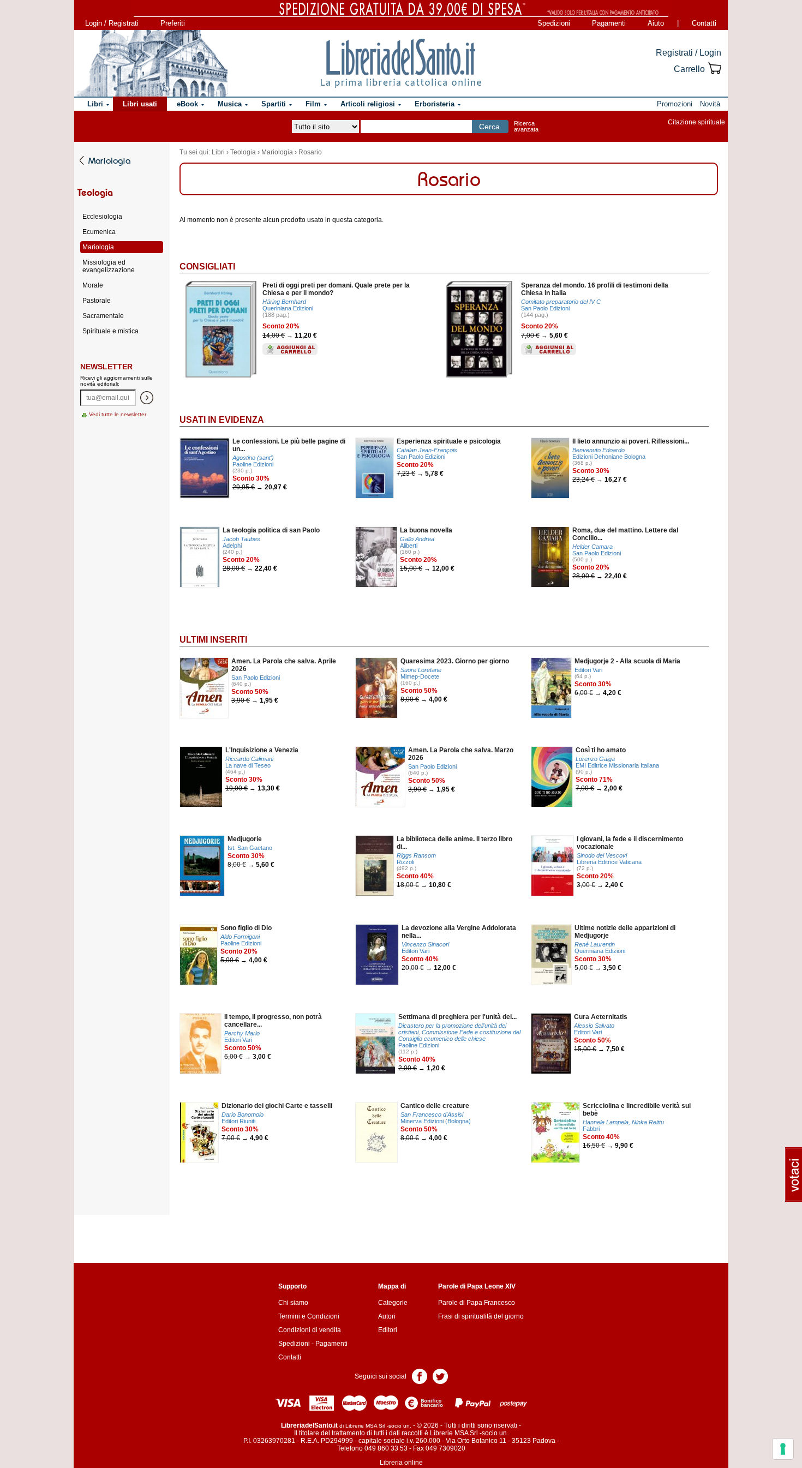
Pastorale (96, 300)
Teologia (243, 152)
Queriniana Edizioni (287, 308)
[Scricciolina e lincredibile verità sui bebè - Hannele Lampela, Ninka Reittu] (555, 1132)
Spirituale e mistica (110, 331)
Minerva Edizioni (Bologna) (435, 1121)
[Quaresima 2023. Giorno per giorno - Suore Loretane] (376, 687)
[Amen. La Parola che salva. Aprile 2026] (204, 687)
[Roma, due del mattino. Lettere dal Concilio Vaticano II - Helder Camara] (550, 557)
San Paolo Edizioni (545, 308)
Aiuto (656, 23)
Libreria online (401, 1462)
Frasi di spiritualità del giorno (481, 1316)
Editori (387, 1330)
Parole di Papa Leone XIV (477, 1286)
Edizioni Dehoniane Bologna (608, 456)
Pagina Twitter (440, 1375)
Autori (387, 1316)
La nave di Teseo (248, 765)
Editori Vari (588, 670)
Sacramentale (103, 316)
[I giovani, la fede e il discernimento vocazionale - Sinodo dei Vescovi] (552, 865)
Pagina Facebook (419, 1375)
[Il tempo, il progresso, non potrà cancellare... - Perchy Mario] (200, 1043)
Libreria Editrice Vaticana (609, 862)
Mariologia (277, 152)
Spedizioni (553, 23)
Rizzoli (405, 862)
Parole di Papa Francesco (476, 1303)
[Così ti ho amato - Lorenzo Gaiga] (552, 776)
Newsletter (106, 366)
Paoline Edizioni (252, 464)
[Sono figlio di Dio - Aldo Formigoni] (198, 954)
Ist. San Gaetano (250, 847)
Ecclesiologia (102, 216)
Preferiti (172, 23)
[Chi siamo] (151, 63)
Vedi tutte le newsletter (117, 414)
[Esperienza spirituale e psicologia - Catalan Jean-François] (374, 468)
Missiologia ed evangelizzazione (108, 266)
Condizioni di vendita (309, 1330)
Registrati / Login (688, 52)
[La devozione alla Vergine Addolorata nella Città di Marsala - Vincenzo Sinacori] (377, 954)
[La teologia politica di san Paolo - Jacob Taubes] (199, 557)
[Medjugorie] (202, 865)
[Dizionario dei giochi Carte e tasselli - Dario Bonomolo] (199, 1132)
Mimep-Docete (419, 676)
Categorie (393, 1303)
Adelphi (232, 545)
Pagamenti (609, 23)
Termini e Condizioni (308, 1316)
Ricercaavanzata (526, 126)
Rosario (310, 152)
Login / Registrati (112, 23)
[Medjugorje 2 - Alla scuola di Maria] (551, 687)
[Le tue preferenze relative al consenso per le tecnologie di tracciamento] (783, 1449)
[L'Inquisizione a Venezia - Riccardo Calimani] (201, 776)
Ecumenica (99, 232)
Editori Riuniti (238, 1121)
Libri (218, 152)
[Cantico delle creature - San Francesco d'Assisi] (376, 1132)
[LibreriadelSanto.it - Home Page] (401, 63)
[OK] (146, 397)
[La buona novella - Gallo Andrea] (376, 557)
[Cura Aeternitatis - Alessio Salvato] (551, 1043)
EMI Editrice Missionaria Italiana (617, 765)
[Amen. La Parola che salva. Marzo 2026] (380, 776)
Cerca (489, 126)
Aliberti (408, 545)
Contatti (704, 23)
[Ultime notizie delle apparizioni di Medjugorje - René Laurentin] (551, 954)
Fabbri (591, 1128)
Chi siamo (293, 1303)
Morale (92, 285)
